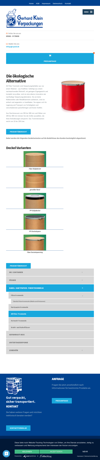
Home (31, 3)
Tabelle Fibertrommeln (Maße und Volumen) (29, 301)
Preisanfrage (50, 61)
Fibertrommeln (17, 295)
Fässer (12, 280)
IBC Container (16, 272)
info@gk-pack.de (12, 47)
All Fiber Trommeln (18, 314)
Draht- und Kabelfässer (20, 327)
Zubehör (13, 350)
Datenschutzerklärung (91, 456)
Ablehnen (27, 451)
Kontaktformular (18, 428)
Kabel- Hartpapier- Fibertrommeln (26, 288)
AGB (37, 3)
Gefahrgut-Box (17, 334)
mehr (85, 451)
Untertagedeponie (18, 342)
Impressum (46, 3)
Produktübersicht (18, 132)
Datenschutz (57, 3)
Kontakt (68, 3)
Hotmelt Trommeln (18, 321)
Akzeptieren (56, 451)
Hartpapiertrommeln (19, 307)
